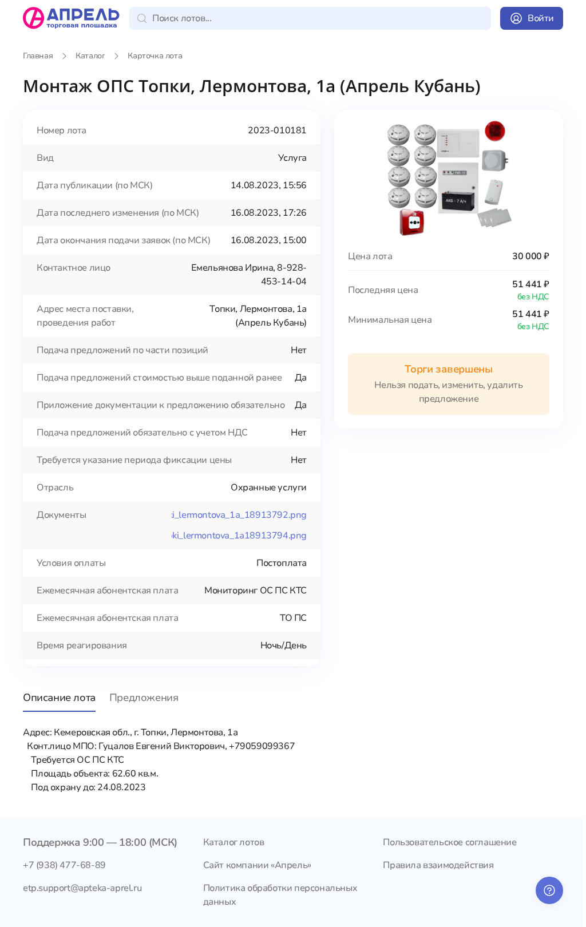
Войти (541, 18)
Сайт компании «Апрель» (257, 865)
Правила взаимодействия (438, 865)
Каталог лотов (233, 842)
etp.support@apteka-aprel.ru (82, 888)
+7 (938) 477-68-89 (64, 865)
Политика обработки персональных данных (280, 895)
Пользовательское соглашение (449, 842)
